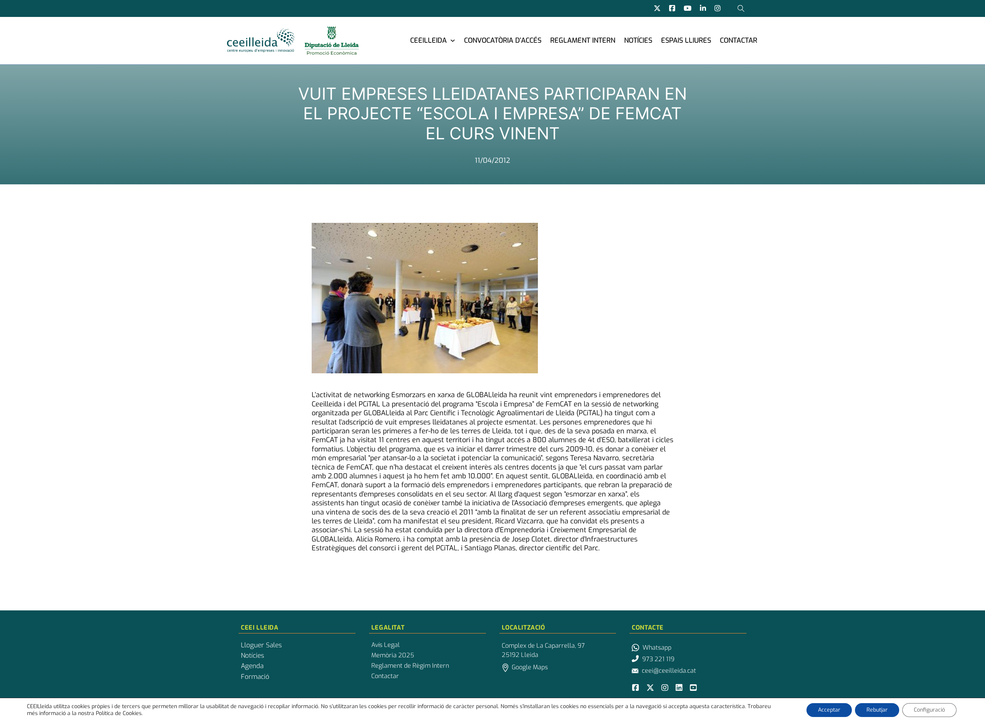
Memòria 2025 (392, 655)
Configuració (929, 710)
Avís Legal (385, 645)
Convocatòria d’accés (502, 40)
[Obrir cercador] (741, 8)
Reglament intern (582, 40)
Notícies (638, 40)
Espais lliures (686, 40)
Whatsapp (657, 647)
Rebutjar (877, 710)
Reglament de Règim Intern (410, 666)
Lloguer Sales (261, 645)
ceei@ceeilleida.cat (669, 671)
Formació (255, 677)
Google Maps (530, 667)
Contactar (738, 40)
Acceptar (829, 710)
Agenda (252, 666)
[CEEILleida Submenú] (452, 40)
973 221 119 (658, 659)
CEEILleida (428, 40)
